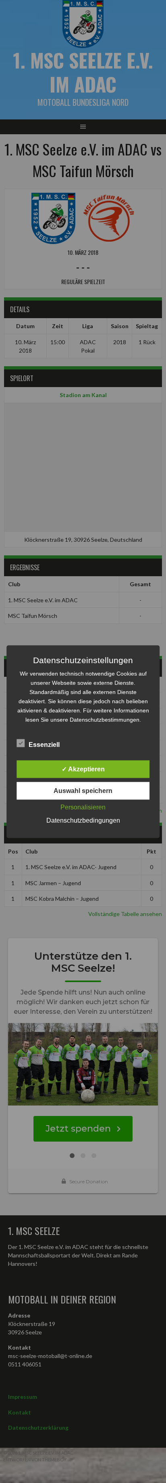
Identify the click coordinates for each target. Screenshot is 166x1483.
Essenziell (44, 744)
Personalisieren (83, 806)
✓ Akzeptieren (83, 768)
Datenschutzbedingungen (83, 820)
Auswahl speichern (83, 790)
